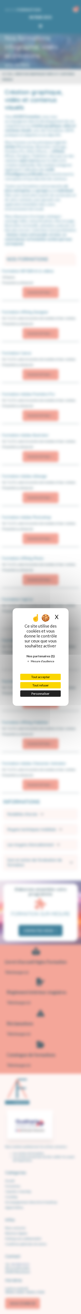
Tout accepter (40, 677)
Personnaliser (40, 693)
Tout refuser (40, 685)
